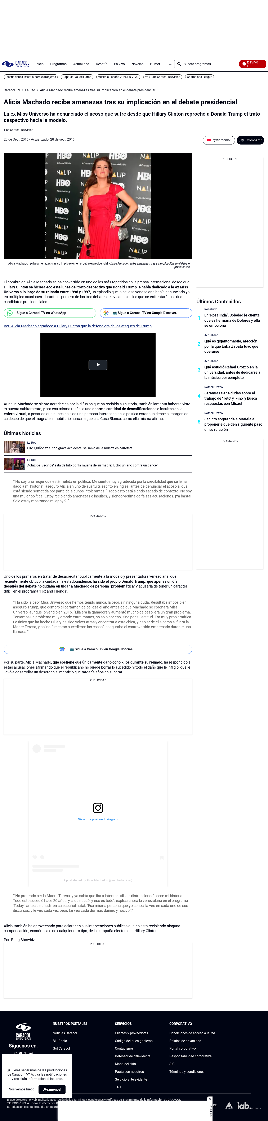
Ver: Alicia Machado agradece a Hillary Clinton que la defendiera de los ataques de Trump (78, 326)
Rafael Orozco (213, 387)
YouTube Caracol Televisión (162, 77)
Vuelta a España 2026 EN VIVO (118, 77)
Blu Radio (60, 1041)
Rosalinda (210, 309)
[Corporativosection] (214, 1024)
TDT (118, 1087)
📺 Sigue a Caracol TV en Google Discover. (145, 313)
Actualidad (211, 335)
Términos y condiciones (186, 1071)
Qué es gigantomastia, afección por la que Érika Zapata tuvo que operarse (231, 346)
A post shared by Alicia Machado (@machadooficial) (98, 880)
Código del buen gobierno (134, 1041)
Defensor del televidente (132, 1056)
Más (170, 64)
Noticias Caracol (65, 1033)
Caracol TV (12, 90)
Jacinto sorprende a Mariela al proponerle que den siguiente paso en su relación (233, 424)
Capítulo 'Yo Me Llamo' (77, 77)
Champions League (199, 77)
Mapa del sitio (125, 1064)
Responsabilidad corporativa (190, 1056)
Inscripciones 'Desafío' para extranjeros (31, 77)
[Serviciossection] (151, 1024)
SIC (171, 1064)
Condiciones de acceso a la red (192, 1033)
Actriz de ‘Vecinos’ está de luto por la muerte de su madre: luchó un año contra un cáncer (92, 465)
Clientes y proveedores (131, 1033)
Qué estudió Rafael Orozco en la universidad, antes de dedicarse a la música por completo (232, 372)
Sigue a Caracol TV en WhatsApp (41, 313)
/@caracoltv (222, 140)
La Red (30, 90)
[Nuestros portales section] (88, 1024)
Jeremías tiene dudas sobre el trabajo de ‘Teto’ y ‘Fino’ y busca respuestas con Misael (230, 398)
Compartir (254, 140)
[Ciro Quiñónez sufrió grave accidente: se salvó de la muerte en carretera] (14, 447)
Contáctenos (124, 1048)
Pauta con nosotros (129, 1071)
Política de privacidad (185, 1041)
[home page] (15, 64)
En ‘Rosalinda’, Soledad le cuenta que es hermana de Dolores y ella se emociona (232, 320)
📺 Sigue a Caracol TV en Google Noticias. (102, 649)
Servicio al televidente (131, 1079)
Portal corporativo (182, 1048)
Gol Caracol (61, 1048)
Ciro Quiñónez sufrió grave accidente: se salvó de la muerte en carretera (80, 448)
